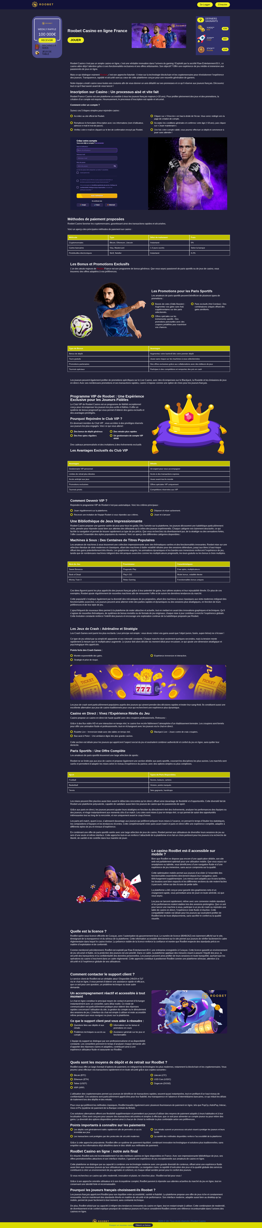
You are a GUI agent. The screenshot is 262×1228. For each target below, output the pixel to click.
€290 (225, 29)
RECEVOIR (47, 40)
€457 (225, 39)
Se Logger (205, 4)
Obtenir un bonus (143, 1225)
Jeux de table (47, 52)
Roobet (103, 75)
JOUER (76, 40)
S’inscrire (222, 4)
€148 (225, 49)
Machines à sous (49, 46)
